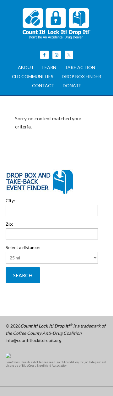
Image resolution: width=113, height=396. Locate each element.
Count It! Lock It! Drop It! (56, 23)
